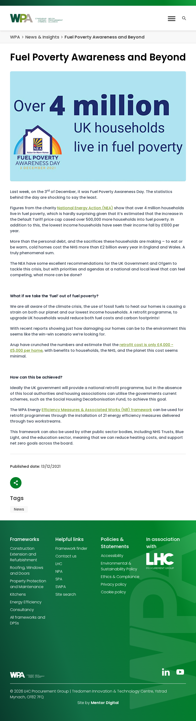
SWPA (60, 586)
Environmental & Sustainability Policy (119, 566)
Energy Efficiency (26, 602)
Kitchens (18, 594)
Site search (65, 594)
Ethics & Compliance (120, 576)
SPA (58, 579)
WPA (15, 37)
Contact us (65, 556)
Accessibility (112, 555)
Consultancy (22, 609)
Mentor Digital (105, 702)
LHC (58, 564)
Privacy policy (113, 584)
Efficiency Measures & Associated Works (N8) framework (97, 410)
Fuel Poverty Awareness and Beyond (105, 37)
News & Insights (42, 37)
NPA (58, 571)
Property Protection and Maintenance (28, 583)
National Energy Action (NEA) (85, 208)
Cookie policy (113, 592)
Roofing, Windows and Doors (26, 570)
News (19, 509)
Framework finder (71, 548)
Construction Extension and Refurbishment (23, 554)
